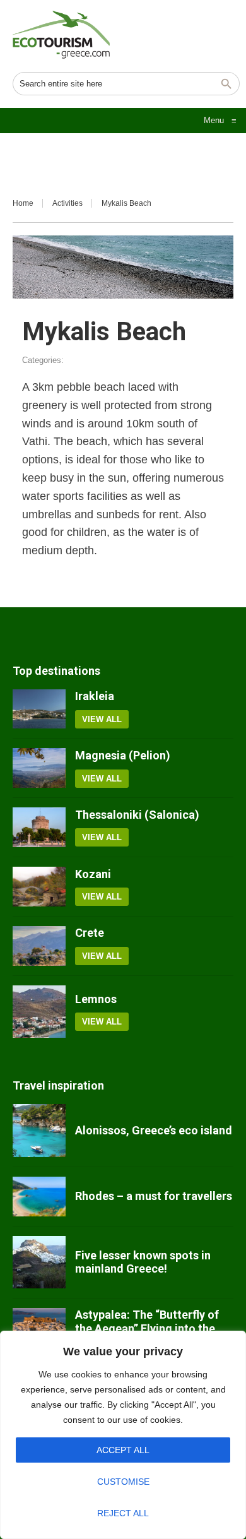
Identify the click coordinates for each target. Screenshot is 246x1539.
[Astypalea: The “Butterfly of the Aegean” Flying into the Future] (39, 1328)
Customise (123, 1482)
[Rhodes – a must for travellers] (39, 1196)
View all (102, 719)
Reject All (123, 1513)
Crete (89, 932)
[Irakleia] (39, 709)
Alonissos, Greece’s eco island (153, 1130)
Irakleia (94, 696)
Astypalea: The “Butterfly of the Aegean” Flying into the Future (147, 1328)
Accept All (123, 1450)
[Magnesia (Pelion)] (39, 768)
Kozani (93, 874)
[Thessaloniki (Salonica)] (39, 827)
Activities (67, 203)
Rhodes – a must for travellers (153, 1196)
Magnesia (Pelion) (122, 755)
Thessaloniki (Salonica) (137, 814)
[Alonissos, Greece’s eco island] (39, 1130)
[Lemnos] (39, 1011)
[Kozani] (39, 886)
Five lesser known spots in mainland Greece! (143, 1262)
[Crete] (39, 946)
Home (23, 203)
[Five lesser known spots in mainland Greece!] (39, 1262)
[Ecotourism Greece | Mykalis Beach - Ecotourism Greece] (61, 34)
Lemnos (96, 999)
